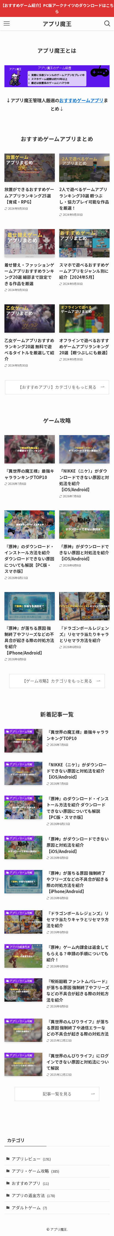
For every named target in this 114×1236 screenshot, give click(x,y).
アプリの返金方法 (33, 1195)
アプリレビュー (31, 1159)
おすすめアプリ (30, 1183)
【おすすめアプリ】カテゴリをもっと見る (57, 387)
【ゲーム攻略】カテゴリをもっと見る (57, 681)
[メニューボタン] (6, 23)
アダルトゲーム (29, 1207)
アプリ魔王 (57, 24)
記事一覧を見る (57, 1094)
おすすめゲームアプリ (81, 100)
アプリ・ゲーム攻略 (35, 1171)
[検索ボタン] (107, 23)
